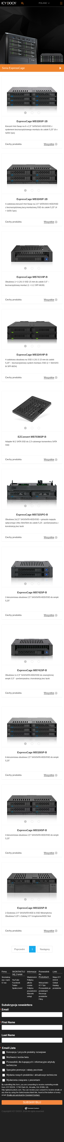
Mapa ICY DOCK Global (57, 980)
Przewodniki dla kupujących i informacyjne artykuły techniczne (30, 1063)
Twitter (14, 985)
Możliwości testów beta (17, 1057)
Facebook (16, 983)
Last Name (8, 1035)
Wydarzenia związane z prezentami (23, 1080)
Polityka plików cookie (30, 982)
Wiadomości (32, 977)
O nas (4, 983)
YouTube (15, 980)
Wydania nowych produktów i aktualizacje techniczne (31, 1075)
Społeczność (17, 988)
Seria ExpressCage (13, 68)
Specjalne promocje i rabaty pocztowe (24, 1070)
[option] (32, 94)
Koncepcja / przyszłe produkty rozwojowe (26, 1052)
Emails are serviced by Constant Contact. (23, 1095)
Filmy (41, 999)
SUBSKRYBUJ (32, 1102)
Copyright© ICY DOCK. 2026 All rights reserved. (23, 1111)
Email (5, 1009)
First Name (8, 1022)
